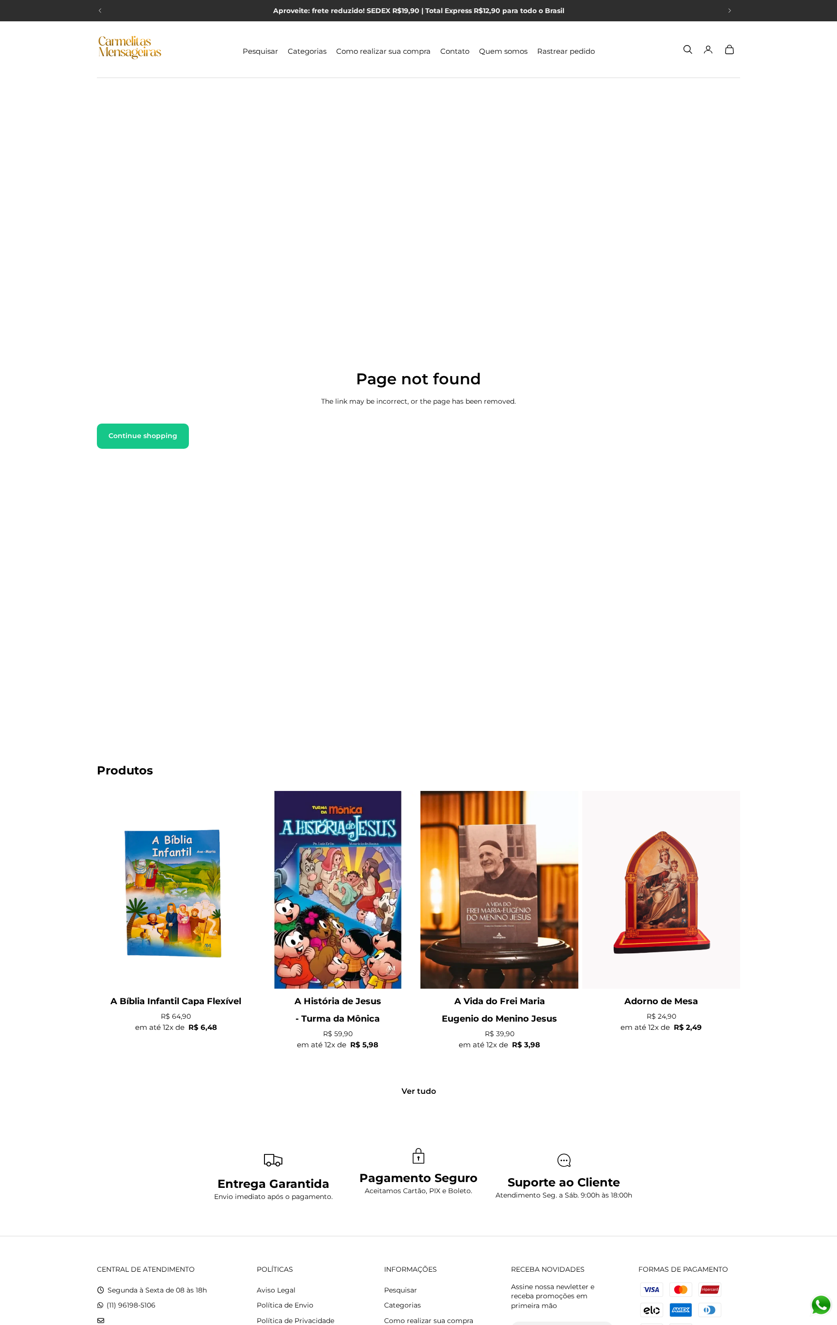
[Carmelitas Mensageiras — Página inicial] (129, 49)
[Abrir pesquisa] (687, 49)
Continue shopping (142, 435)
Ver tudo (419, 1091)
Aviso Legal (276, 1290)
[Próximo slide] (729, 10)
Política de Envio (285, 1305)
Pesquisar (400, 1290)
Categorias (402, 1305)
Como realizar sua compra (428, 1320)
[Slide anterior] (100, 10)
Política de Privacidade (295, 1320)
